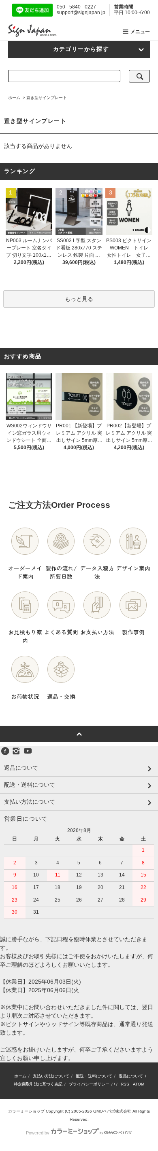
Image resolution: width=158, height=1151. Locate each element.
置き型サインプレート (46, 97)
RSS (125, 1084)
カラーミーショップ (26, 1111)
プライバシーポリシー (89, 1084)
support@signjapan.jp (81, 12)
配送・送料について (94, 1076)
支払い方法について (51, 1076)
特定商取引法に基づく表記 (38, 1084)
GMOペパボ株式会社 (112, 1111)
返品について (131, 1076)
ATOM (138, 1084)
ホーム (14, 97)
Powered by (37, 1132)
